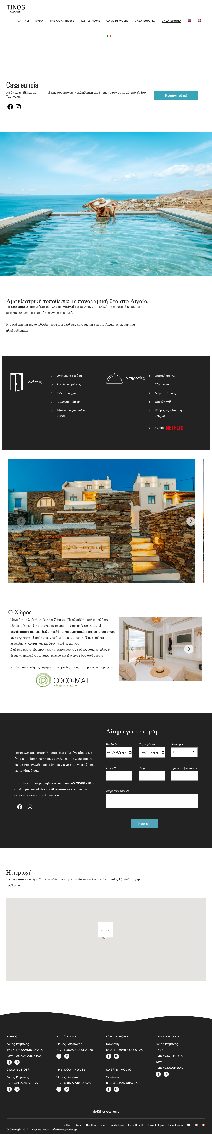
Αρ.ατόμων (177, 744)
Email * (110, 768)
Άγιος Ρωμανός (18, 1043)
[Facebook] (10, 107)
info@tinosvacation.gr (106, 1111)
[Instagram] (18, 107)
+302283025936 (29, 1049)
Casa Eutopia (145, 21)
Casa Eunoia (171, 21)
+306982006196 (27, 1055)
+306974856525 (77, 1082)
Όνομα (142, 768)
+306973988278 (27, 1082)
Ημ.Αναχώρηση (147, 744)
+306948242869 (169, 1067)
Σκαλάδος (113, 1076)
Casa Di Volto (117, 21)
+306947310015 (169, 1055)
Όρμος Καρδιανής (69, 1043)
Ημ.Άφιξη (111, 744)
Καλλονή (112, 1043)
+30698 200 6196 (78, 1049)
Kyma (39, 21)
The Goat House (62, 21)
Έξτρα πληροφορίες (117, 791)
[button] (106, 930)
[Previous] (21, 521)
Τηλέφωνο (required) (184, 768)
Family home (90, 21)
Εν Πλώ (23, 21)
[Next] (190, 521)
